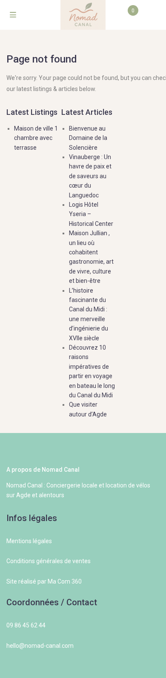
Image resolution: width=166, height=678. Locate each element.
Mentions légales (29, 541)
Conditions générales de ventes (48, 561)
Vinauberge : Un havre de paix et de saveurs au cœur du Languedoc (90, 176)
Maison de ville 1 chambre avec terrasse (36, 138)
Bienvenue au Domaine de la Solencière (88, 138)
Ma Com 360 (65, 581)
